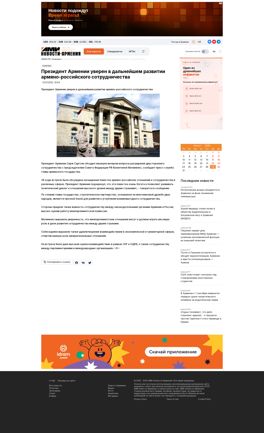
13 (201, 159)
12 (195, 159)
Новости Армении (117, 385)
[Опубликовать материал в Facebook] (76, 262)
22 (213, 163)
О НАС (52, 380)
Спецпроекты (114, 51)
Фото (110, 390)
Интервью (113, 396)
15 (213, 159)
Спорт (52, 393)
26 (195, 166)
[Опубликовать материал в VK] (83, 262)
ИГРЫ (132, 51)
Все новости (94, 51)
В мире (52, 396)
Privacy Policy (140, 399)
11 (189, 159)
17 (183, 163)
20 (201, 163)
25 (189, 166)
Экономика (54, 390)
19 (195, 163)
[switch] (205, 51)
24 (183, 166)
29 (213, 166)
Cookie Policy (204, 399)
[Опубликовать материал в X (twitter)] (89, 262)
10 (183, 159)
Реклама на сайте (66, 380)
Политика (46, 66)
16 (219, 159)
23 (219, 163)
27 (201, 166)
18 (189, 163)
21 (207, 163)
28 (207, 166)
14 (207, 159)
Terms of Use (172, 399)
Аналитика (113, 393)
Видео (111, 388)
